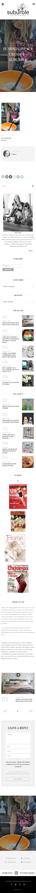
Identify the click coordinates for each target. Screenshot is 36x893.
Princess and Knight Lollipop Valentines (10, 421)
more (31, 251)
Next (31, 711)
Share (4, 140)
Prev (5, 711)
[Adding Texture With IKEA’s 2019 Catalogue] (18, 683)
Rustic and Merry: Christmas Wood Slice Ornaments (9, 355)
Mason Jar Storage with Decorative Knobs (9, 451)
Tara (11, 43)
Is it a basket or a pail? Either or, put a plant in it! (10, 369)
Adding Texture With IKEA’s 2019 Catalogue (10, 324)
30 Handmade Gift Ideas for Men (9, 464)
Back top (17, 889)
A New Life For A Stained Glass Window (8, 436)
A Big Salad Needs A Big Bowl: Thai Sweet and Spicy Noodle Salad (10, 339)
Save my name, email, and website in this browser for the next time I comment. (18, 764)
